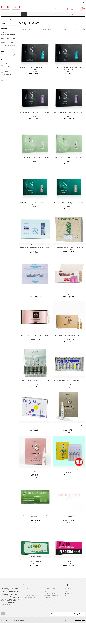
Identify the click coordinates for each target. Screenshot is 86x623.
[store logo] (10, 9)
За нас (8, 2)
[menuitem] (5, 14)
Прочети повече (5, 604)
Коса (8, 19)
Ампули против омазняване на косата (7, 41)
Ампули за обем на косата (8, 38)
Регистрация (81, 2)
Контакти (13, 2)
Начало (3, 2)
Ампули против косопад (7, 32)
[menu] (43, 14)
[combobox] (42, 8)
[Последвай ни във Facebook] (3, 613)
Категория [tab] (4, 28)
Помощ (19, 2)
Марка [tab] (3, 60)
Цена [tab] (2, 51)
